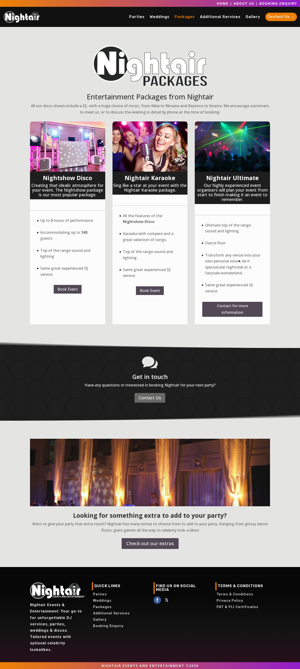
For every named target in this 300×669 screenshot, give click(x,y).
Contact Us (150, 398)
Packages (102, 607)
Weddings (102, 600)
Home (223, 3)
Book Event (67, 289)
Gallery (99, 619)
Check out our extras (150, 543)
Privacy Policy (230, 600)
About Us (244, 3)
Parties (100, 594)
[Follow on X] (166, 600)
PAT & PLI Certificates (237, 607)
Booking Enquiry (278, 3)
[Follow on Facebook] (157, 600)
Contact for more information (232, 309)
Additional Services (111, 613)
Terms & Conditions (235, 594)
